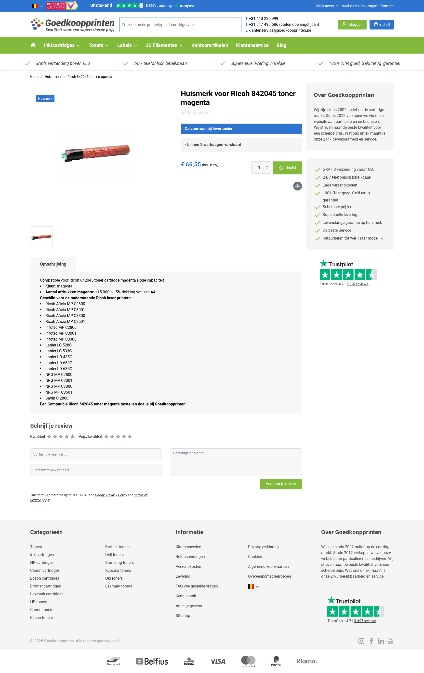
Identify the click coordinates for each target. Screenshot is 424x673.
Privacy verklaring (263, 546)
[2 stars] (55, 437)
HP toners (38, 602)
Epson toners (41, 617)
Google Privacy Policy (111, 495)
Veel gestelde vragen (359, 6)
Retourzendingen (190, 556)
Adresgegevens (189, 605)
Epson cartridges (44, 578)
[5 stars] (73, 437)
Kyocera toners (118, 570)
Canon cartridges (45, 570)
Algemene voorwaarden (268, 566)
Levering (183, 576)
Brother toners (117, 546)
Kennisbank (186, 596)
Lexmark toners (118, 586)
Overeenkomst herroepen (269, 576)
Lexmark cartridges (46, 594)
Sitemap (183, 615)
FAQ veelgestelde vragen (197, 586)
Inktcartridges (42, 554)
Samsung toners (119, 562)
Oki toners (114, 578)
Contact (387, 6)
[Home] (33, 45)
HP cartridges (41, 562)
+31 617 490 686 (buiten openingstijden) (284, 24)
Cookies (255, 556)
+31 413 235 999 (263, 18)
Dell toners (114, 554)
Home (34, 77)
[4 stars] (67, 437)
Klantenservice (188, 546)
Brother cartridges (45, 586)
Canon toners (41, 609)
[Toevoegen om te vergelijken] (297, 186)
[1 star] (49, 437)
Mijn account (327, 6)
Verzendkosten (188, 566)
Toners (36, 546)
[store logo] (73, 24)
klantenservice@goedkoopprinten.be (280, 30)
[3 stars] (61, 437)
